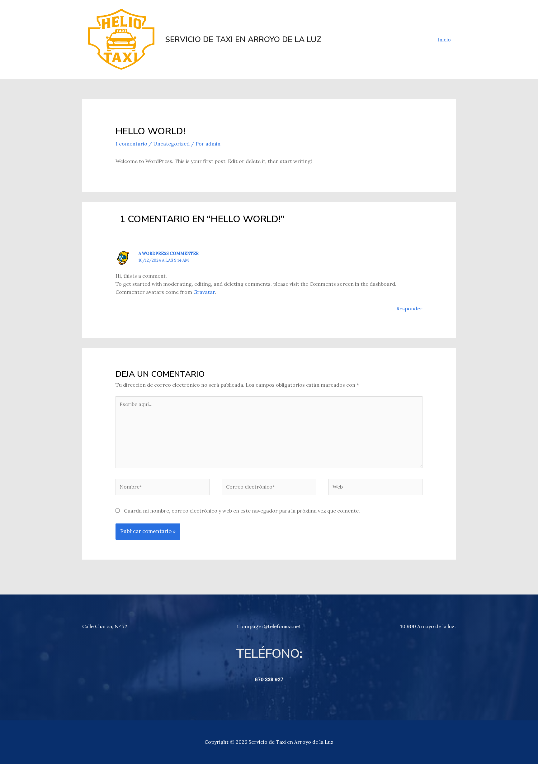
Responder (409, 308)
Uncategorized (171, 144)
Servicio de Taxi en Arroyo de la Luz (243, 39)
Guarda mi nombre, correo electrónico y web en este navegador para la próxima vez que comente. (242, 511)
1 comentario (131, 144)
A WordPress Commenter (169, 253)
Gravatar (204, 292)
